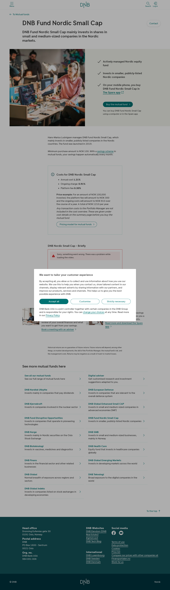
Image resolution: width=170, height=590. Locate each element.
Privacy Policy (53, 315)
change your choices (93, 312)
